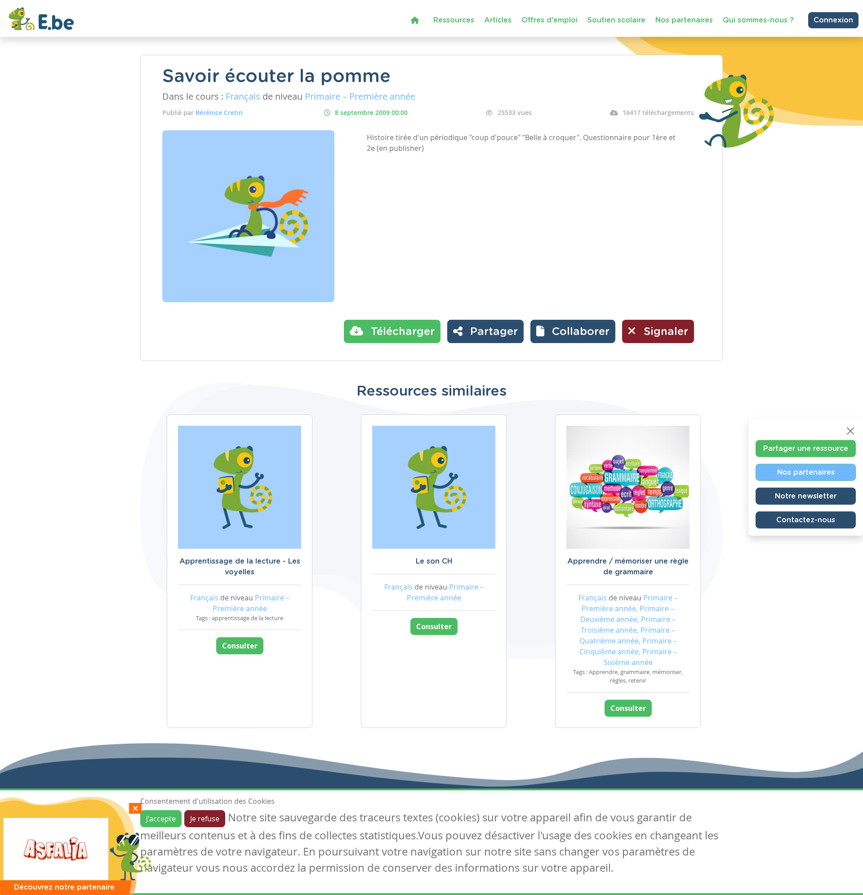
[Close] (850, 430)
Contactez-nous (805, 519)
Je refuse (204, 819)
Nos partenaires (684, 20)
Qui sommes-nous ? (758, 20)
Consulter (240, 646)
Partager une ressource (805, 448)
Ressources (453, 20)
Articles (498, 20)
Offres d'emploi (549, 20)
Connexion (833, 20)
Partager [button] (492, 331)
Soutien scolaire (616, 20)
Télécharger (401, 331)
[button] (572, 331)
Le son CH (434, 561)
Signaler (664, 331)
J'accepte (161, 819)
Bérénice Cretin (219, 112)
